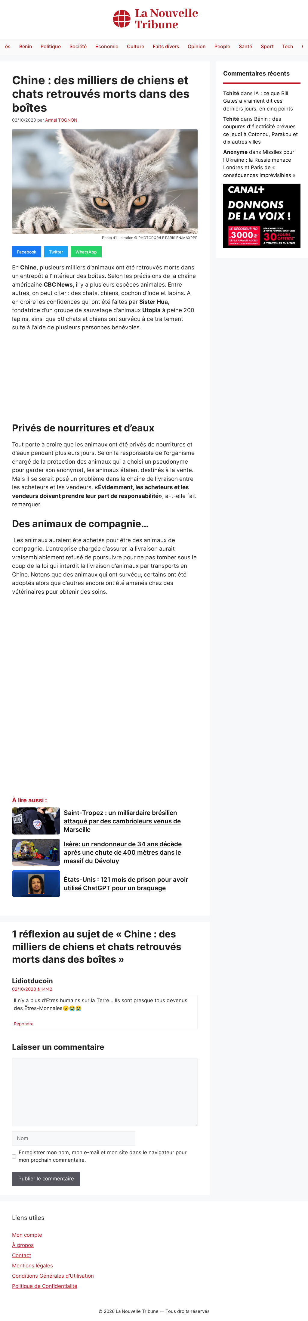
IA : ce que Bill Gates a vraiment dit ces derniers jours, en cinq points (258, 101)
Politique (51, 46)
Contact (21, 1255)
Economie (106, 46)
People (222, 46)
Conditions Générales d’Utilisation (53, 1276)
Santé (245, 46)
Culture (135, 46)
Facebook (26, 251)
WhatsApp (86, 251)
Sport (267, 46)
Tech (287, 46)
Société (78, 46)
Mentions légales (32, 1266)
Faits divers (166, 46)
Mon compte (27, 1235)
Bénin (25, 46)
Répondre (23, 1023)
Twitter (56, 251)
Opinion (197, 46)
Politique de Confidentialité (44, 1286)
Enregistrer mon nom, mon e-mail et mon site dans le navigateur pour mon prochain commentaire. (102, 1156)
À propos (23, 1245)
